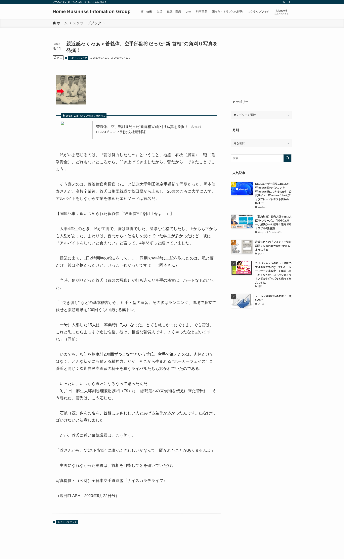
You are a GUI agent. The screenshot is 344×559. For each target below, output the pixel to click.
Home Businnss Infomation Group (92, 11)
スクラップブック (78, 58)
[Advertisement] (261, 65)
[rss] (283, 2)
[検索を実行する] (287, 158)
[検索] (288, 2)
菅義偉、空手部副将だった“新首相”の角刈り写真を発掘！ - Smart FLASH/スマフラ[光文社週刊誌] (148, 129)
